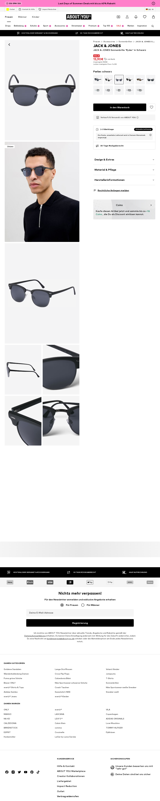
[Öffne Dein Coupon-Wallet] (118, 17)
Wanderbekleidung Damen (16, 674)
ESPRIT (7, 732)
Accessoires (109, 41)
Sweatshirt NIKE (62, 692)
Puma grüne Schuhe (13, 678)
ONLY (6, 710)
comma (58, 728)
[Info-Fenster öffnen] (153, 3)
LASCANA (59, 714)
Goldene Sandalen (12, 669)
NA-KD (7, 719)
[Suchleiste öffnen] (151, 26)
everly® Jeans (10, 696)
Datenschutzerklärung (35, 636)
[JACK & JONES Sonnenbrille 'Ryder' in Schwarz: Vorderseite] (42, 90)
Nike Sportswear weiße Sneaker (121, 687)
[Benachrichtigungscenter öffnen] (136, 17)
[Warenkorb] (153, 17)
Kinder (35, 16)
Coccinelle (59, 732)
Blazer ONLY (9, 683)
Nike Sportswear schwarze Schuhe (71, 683)
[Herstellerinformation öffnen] (137, 117)
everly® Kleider (62, 696)
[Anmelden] (127, 17)
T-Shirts (110, 678)
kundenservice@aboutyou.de (61, 639)
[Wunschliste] (145, 17)
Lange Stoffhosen (63, 669)
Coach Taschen (62, 687)
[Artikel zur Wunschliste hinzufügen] (151, 107)
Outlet (12, 9)
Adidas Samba (11, 692)
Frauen (9, 16)
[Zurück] (9, 44)
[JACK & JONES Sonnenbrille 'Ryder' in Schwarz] (42, 293)
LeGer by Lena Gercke (65, 737)
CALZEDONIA (10, 723)
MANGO (7, 714)
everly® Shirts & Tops (14, 687)
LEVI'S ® (58, 719)
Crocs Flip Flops (62, 674)
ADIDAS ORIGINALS (115, 719)
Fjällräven (110, 732)
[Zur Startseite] (20, 760)
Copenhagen (112, 714)
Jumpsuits (111, 674)
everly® (58, 710)
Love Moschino (113, 723)
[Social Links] (7, 772)
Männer (22, 16)
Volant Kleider (112, 669)
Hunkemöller (9, 737)
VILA (108, 710)
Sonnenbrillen (125, 41)
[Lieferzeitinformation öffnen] (150, 135)
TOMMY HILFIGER (114, 728)
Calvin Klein (60, 723)
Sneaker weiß (112, 692)
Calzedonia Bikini (63, 678)
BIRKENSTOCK (11, 728)
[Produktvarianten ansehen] (98, 79)
